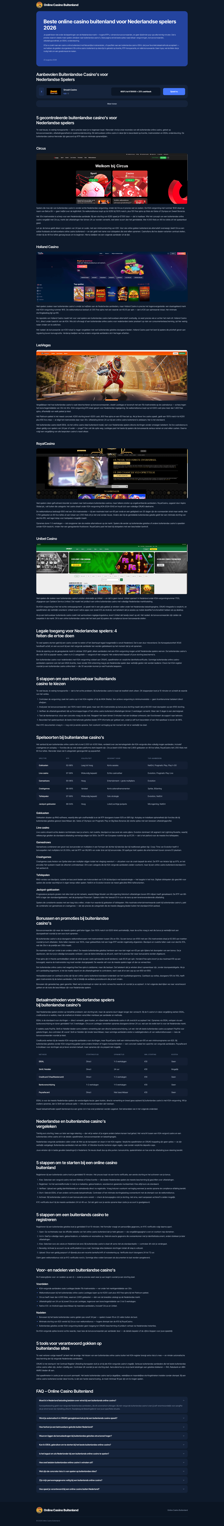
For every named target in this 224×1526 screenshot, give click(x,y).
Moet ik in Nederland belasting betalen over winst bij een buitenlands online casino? (77, 1400)
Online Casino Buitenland (177, 1510)
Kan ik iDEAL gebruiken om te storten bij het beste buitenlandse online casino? (75, 1444)
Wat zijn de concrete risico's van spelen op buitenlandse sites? (68, 1471)
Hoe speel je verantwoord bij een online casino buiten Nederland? (69, 1489)
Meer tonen (112, 104)
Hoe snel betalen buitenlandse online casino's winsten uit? (66, 1462)
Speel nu (174, 91)
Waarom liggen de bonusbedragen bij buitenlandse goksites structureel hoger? (75, 1436)
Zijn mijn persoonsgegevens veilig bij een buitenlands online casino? (70, 1480)
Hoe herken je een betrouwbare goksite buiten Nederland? (66, 1427)
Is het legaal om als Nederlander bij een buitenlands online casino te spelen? (74, 1453)
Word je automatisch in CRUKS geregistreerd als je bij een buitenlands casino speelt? (78, 1418)
